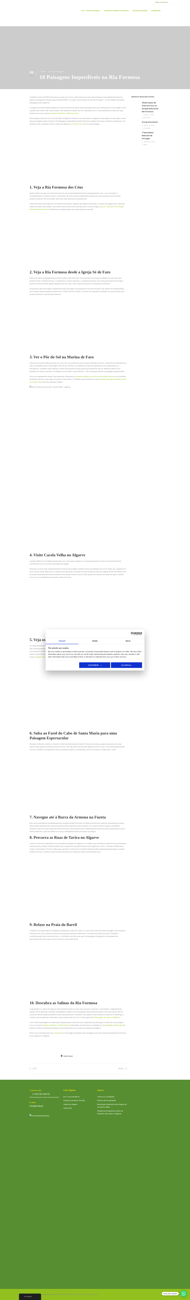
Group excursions (150, 122)
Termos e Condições (105, 1097)
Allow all (126, 665)
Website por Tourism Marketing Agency (85, 1294)
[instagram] (185, 2)
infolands (146, 118)
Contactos (164, 2)
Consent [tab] (62, 641)
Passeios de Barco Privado (116, 11)
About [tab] (128, 641)
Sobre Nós (156, 11)
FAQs (157, 2)
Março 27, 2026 (148, 125)
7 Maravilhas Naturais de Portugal (147, 135)
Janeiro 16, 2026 (149, 142)
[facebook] (174, 2)
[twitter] (178, 2)
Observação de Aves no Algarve (106, 1017)
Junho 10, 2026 (148, 115)
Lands (43, 72)
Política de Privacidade (106, 1100)
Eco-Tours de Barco (90, 11)
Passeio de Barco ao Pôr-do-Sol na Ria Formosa (95, 376)
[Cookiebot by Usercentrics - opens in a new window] (132, 633)
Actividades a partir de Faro (114, 1025)
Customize (93, 665)
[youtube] (181, 2)
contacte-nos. (76, 124)
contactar (58, 1033)
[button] (183, 1293)
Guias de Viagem (140, 11)
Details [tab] (95, 641)
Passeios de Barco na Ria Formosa (64, 113)
